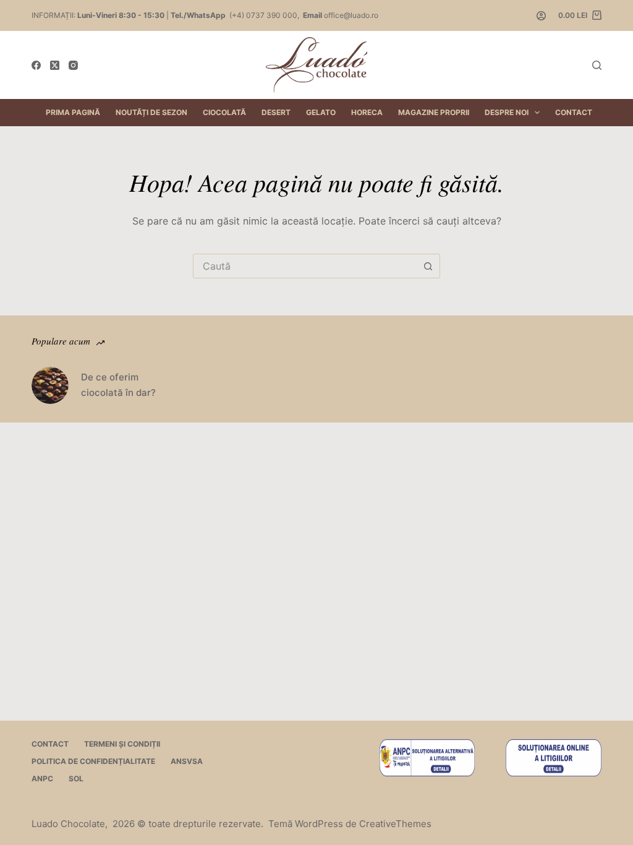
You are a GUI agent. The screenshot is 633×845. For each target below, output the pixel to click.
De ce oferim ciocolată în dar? (118, 384)
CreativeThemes (395, 824)
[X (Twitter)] (54, 65)
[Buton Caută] (428, 266)
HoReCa (367, 112)
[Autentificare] (541, 15)
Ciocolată (224, 112)
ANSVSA (187, 761)
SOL (76, 778)
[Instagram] (73, 65)
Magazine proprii (433, 112)
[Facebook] (36, 65)
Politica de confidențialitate (93, 761)
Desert (276, 112)
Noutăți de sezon (151, 112)
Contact (573, 112)
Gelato (321, 112)
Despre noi (507, 112)
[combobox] (304, 266)
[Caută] (596, 65)
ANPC (42, 778)
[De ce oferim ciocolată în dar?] (50, 385)
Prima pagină (73, 112)
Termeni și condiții (122, 743)
